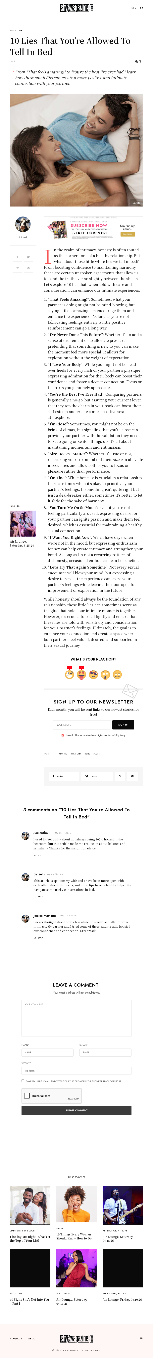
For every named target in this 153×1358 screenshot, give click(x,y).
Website (26, 1063)
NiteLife (122, 1230)
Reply (40, 855)
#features (76, 754)
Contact (16, 1338)
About (32, 1338)
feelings (76, 322)
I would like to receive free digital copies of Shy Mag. (96, 735)
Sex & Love (16, 31)
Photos (122, 1293)
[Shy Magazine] (76, 8)
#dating (63, 754)
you (95, 423)
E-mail (83, 1044)
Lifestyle (15, 1230)
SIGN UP (123, 725)
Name (25, 1044)
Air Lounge (109, 1230)
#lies (87, 754)
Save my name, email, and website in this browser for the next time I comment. (74, 1081)
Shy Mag (23, 237)
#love (96, 754)
